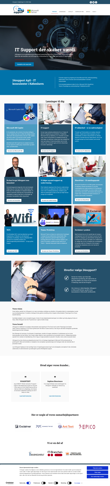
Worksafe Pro (79, 11)
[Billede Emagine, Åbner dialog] (44, 426)
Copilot (70, 11)
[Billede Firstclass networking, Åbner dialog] (74, 453)
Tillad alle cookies (97, 468)
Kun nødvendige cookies (97, 476)
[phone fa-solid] (91, 2)
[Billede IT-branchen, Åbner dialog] (55, 453)
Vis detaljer (77, 483)
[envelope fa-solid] (93, 2)
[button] (24, 64)
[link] (62, 12)
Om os (88, 11)
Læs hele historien (25, 394)
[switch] (43, 483)
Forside (54, 11)
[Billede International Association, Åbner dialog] (36, 453)
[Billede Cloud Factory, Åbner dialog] (23, 426)
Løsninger (62, 11)
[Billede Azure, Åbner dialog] (65, 426)
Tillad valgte (97, 472)
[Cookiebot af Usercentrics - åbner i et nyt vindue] (9, 483)
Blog (94, 11)
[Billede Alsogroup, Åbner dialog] (86, 426)
